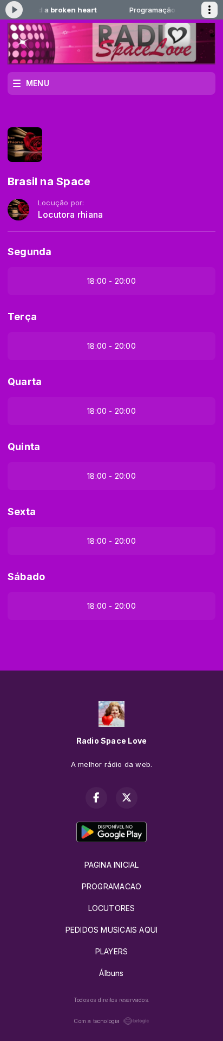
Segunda (29, 251)
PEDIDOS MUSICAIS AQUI (111, 929)
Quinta (24, 446)
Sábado (26, 576)
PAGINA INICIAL (111, 864)
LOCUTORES (111, 908)
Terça (22, 316)
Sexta (22, 511)
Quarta (25, 381)
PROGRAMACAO (111, 886)
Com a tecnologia (97, 1021)
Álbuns (111, 973)
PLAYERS (111, 951)
